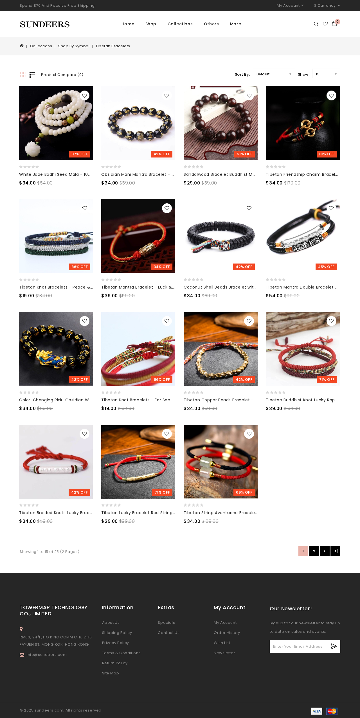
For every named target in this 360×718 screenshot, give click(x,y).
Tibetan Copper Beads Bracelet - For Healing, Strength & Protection (255, 400)
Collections (180, 24)
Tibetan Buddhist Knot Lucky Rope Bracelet (311, 400)
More (235, 24)
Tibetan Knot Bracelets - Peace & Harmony (65, 287)
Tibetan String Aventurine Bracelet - (222, 513)
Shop (150, 24)
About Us (111, 622)
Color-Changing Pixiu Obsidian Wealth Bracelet (69, 400)
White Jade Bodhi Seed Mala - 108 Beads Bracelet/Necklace (82, 174)
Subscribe (334, 646)
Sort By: (242, 74)
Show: (304, 74)
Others (211, 24)
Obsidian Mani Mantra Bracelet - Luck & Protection (155, 174)
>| (336, 551)
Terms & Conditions (121, 653)
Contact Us (168, 632)
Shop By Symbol (73, 46)
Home (128, 24)
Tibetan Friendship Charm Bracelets (304, 174)
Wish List (222, 642)
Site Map (110, 673)
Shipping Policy (117, 632)
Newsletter (224, 653)
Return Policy (115, 663)
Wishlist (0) (325, 24)
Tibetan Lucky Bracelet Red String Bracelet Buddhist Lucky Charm (170, 513)
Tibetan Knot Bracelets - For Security (140, 400)
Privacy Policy (115, 642)
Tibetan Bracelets (113, 46)
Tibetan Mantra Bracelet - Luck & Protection (148, 287)
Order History (227, 632)
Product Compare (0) (62, 74)
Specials (166, 622)
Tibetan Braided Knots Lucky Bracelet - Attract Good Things (82, 513)
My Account (225, 622)
